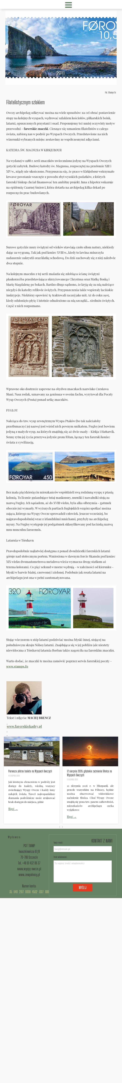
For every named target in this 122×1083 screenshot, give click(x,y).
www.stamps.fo (17, 666)
